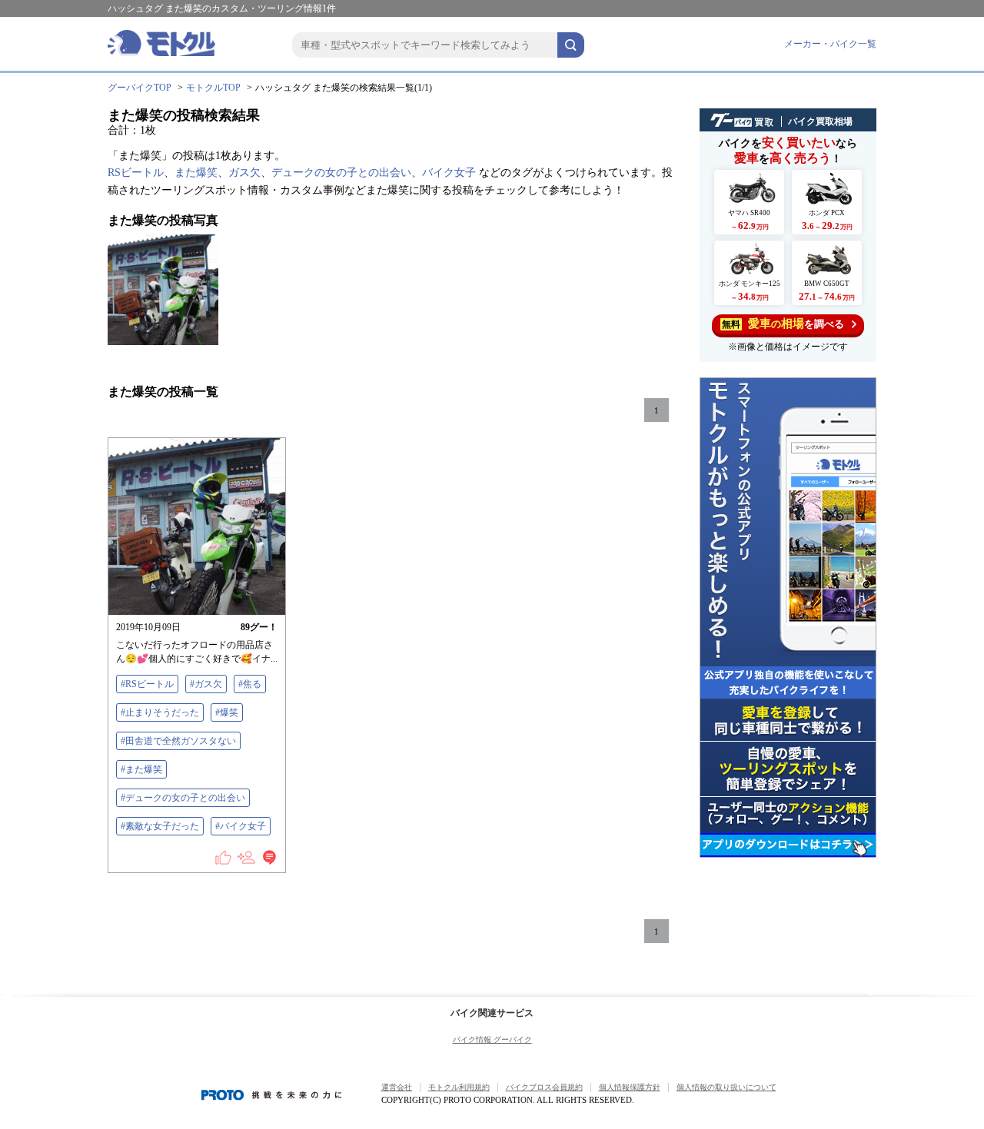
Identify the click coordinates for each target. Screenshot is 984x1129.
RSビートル (136, 172)
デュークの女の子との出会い (341, 172)
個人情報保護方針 (629, 1087)
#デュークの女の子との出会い (183, 797)
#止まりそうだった (160, 712)
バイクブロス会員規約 (544, 1087)
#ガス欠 (206, 684)
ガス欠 (244, 172)
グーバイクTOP (139, 87)
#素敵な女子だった (160, 826)
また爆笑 (196, 172)
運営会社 (396, 1087)
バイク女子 (449, 172)
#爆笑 (226, 712)
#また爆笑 (141, 769)
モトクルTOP (213, 87)
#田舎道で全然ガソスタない (178, 741)
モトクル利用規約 (459, 1087)
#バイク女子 (240, 826)
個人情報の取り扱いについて (726, 1087)
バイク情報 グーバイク (492, 1039)
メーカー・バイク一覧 (830, 43)
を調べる (783, 323)
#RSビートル (147, 684)
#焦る (249, 684)
